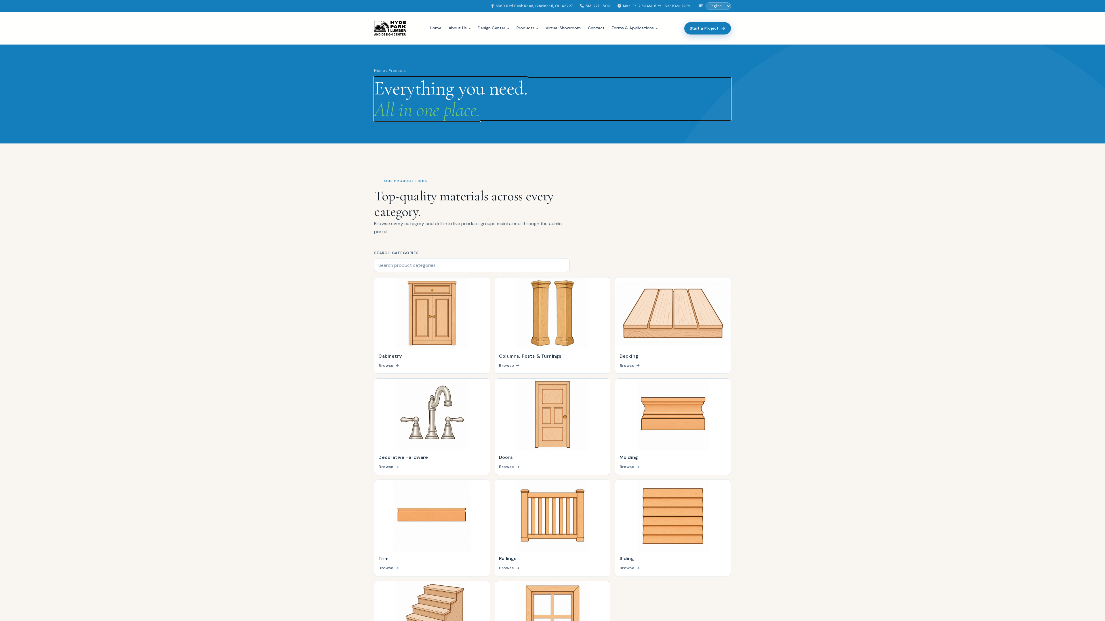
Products (525, 27)
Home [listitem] (435, 27)
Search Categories (396, 252)
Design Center (491, 27)
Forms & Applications (633, 27)
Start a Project (704, 28)
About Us (458, 27)
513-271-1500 (598, 6)
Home (379, 70)
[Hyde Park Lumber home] (390, 28)
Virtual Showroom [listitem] (563, 27)
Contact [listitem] (596, 27)
